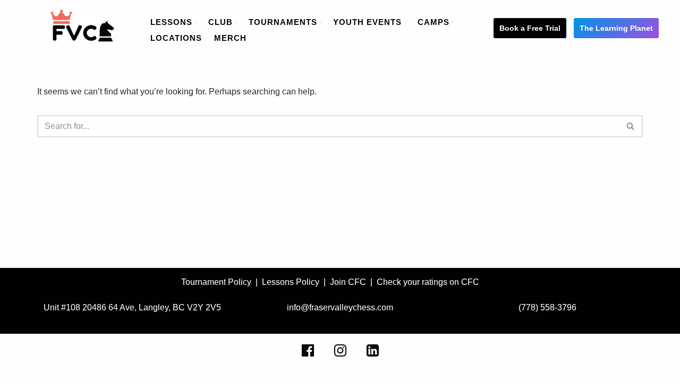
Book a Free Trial (529, 28)
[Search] (631, 126)
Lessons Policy (290, 281)
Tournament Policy (216, 281)
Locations (176, 37)
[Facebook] (308, 350)
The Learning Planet (616, 28)
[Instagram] (340, 350)
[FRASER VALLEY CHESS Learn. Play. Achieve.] (82, 26)
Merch (230, 37)
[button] (195, 22)
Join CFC (348, 281)
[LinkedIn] (372, 350)
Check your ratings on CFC (428, 281)
